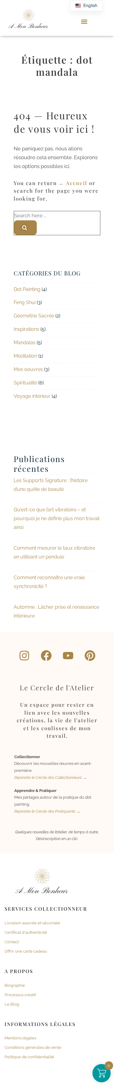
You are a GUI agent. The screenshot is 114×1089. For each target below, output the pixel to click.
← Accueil (73, 183)
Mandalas (25, 342)
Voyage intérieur (32, 396)
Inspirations (26, 329)
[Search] (25, 227)
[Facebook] (46, 656)
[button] (84, 22)
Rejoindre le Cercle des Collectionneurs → (50, 777)
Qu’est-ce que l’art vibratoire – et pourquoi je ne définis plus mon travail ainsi (56, 518)
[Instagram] (24, 656)
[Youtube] (68, 656)
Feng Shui (25, 302)
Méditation (25, 356)
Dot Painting (27, 289)
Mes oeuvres (28, 369)
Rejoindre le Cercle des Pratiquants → (47, 811)
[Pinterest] (90, 656)
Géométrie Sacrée (34, 316)
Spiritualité (25, 383)
